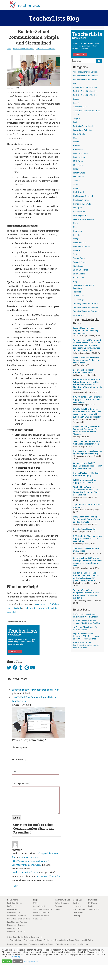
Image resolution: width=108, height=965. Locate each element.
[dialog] (54, 956)
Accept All (7, 961)
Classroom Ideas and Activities (86, 110)
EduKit (90, 906)
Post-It (76, 235)
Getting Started (39, 906)
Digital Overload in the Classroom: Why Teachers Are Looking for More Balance (86, 636)
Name (19, 747)
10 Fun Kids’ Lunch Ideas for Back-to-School (85, 628)
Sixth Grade (78, 266)
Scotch (76, 254)
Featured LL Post (80, 153)
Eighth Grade (79, 134)
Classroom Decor (80, 106)
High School (78, 192)
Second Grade (79, 258)
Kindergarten (79, 211)
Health (76, 188)
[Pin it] (26, 668)
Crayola (76, 118)
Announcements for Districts (85, 72)
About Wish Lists (13, 913)
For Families (12, 909)
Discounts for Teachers (16, 925)
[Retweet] (9, 668)
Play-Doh (77, 231)
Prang (75, 238)
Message (21, 783)
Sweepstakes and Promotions (18, 919)
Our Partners (78, 913)
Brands (76, 99)
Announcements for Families (85, 75)
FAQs (35, 903)
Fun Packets (78, 176)
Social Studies (79, 273)
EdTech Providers (62, 903)
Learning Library (80, 215)
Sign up (79, 54)
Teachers (77, 292)
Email (19, 759)
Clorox (76, 114)
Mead (75, 227)
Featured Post (79, 157)
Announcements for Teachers (86, 79)
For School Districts (14, 903)
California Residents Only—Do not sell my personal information (64, 944)
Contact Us (37, 919)
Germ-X (76, 180)
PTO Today (92, 903)
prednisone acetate (29, 857)
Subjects (76, 281)
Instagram (77, 207)
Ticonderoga (78, 299)
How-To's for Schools (41, 913)
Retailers (58, 906)
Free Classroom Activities (17, 922)
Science (76, 250)
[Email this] (32, 668)
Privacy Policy (15, 940)
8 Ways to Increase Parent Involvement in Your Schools (85, 615)
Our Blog (76, 916)
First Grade (78, 165)
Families (76, 145)
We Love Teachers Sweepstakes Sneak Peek (35, 689)
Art (74, 83)
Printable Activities (81, 246)
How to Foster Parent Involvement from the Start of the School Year (86, 645)
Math (75, 223)
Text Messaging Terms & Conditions (38, 940)
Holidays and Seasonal (83, 196)
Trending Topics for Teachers (86, 311)
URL (14, 771)
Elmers (76, 141)
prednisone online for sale (25, 872)
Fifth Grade (78, 161)
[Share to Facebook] (15, 667)
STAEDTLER (78, 277)
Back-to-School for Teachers (85, 95)
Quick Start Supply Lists (16, 916)
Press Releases (79, 242)
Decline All (17, 961)
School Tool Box (94, 909)
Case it (76, 103)
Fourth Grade (79, 173)
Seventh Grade (79, 262)
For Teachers (12, 906)
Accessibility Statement (16, 931)
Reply (15, 885)
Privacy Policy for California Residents (22, 944)
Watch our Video (13, 928)
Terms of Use (74, 940)
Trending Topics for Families (85, 307)
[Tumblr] (20, 668)
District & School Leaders (84, 126)
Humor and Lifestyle (82, 204)
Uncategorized (79, 315)
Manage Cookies (31, 961)
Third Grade (78, 295)
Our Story (76, 903)
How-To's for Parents (41, 916)
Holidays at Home (81, 200)
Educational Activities (82, 130)
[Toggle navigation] (96, 5)
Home (9, 49)
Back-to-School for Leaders (85, 91)
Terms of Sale (60, 940)
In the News (77, 906)
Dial (75, 122)
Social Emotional (80, 270)
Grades (76, 184)
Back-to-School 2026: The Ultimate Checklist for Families (86, 621)
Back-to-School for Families (85, 87)
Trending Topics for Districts (85, 303)
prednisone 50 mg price (48, 876)
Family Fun (78, 149)
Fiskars (76, 169)
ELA (75, 138)
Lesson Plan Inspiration (83, 219)
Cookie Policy (87, 940)
